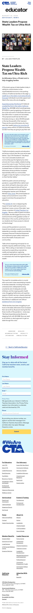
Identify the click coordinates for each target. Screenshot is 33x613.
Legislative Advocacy (22, 473)
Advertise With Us (21, 574)
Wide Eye (9, 608)
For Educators (7, 462)
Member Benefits (8, 536)
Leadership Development (20, 552)
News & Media (20, 531)
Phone (4, 410)
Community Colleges (22, 468)
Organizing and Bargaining (20, 477)
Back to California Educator (18, 347)
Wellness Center (6, 493)
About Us (19, 515)
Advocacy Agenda (21, 470)
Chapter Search (20, 526)
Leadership (19, 523)
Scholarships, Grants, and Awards (7, 482)
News (16, 17)
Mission (18, 517)
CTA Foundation (20, 528)
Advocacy (7, 17)
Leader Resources (7, 470)
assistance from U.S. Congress (12, 301)
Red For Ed (19, 480)
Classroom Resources (8, 490)
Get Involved (6, 498)
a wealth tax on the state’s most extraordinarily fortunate (16, 96)
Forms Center (20, 539)
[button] (27, 3)
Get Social (5, 510)
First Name (5, 376)
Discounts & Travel (7, 541)
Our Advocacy (21, 462)
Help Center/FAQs (7, 517)
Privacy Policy (5, 399)
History (18, 520)
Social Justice (20, 483)
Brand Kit (18, 577)
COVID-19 (8, 204)
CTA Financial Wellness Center (8, 547)
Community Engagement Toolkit (22, 563)
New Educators (6, 473)
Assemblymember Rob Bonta (11, 104)
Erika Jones (11, 193)
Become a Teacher (7, 479)
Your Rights (5, 476)
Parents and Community (5, 501)
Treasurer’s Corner (21, 548)
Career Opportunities (8, 523)
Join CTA (4, 465)
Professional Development (6, 486)
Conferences (20, 500)
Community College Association (22, 567)
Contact (4, 520)
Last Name (5, 383)
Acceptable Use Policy (8, 597)
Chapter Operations (21, 545)
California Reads (6, 504)
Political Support (20, 560)
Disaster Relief (6, 539)
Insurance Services (7, 551)
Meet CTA (5, 468)
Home (4, 515)
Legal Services (6, 544)
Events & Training (22, 498)
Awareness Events (7, 507)
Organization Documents (19, 542)
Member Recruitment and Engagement (22, 556)
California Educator (5, 574)
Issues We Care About (22, 465)
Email (4, 391)
